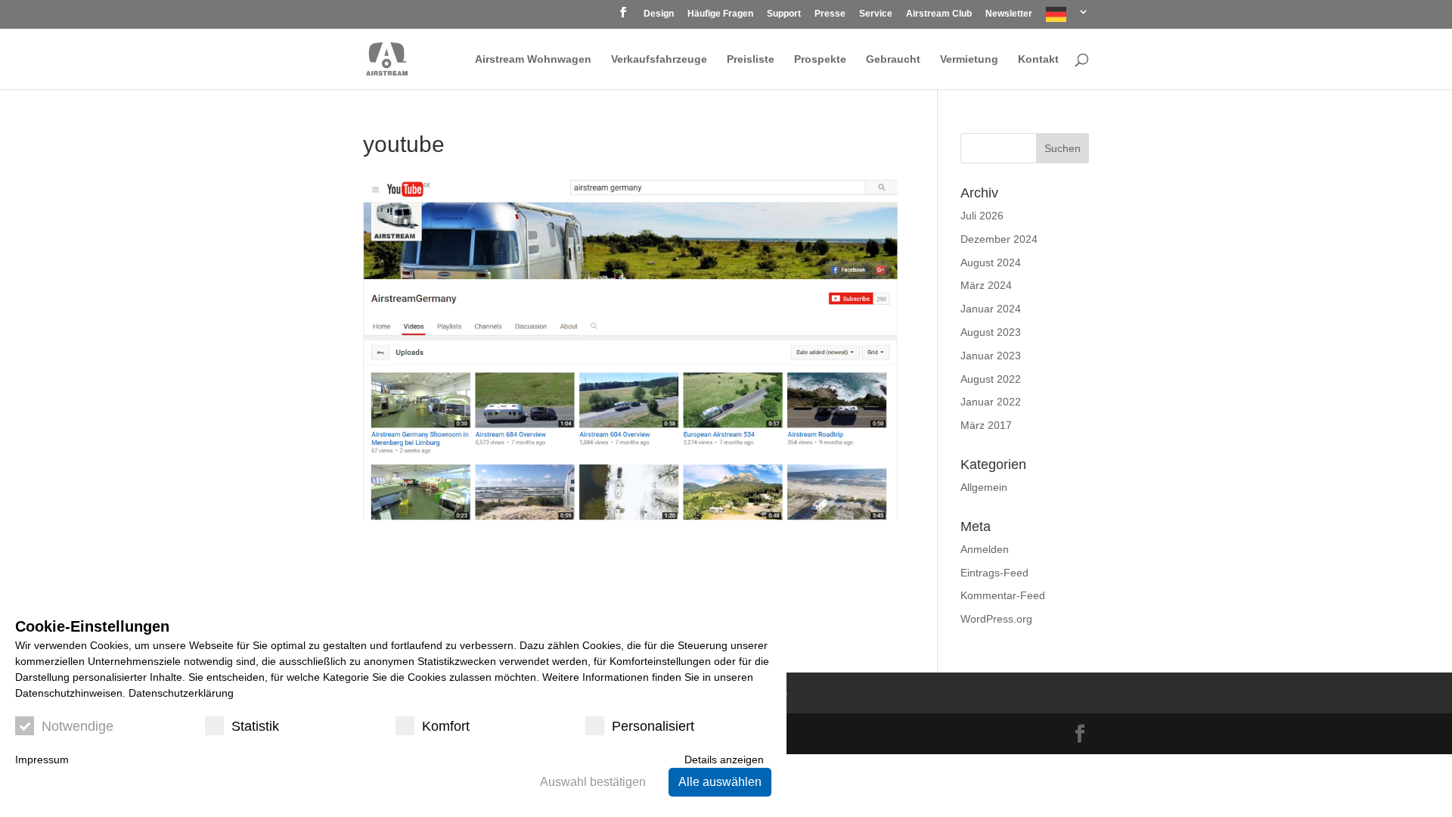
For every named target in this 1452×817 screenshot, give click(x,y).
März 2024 (986, 285)
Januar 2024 (990, 309)
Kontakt (1038, 59)
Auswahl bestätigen (593, 781)
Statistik (255, 726)
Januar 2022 (990, 402)
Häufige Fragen (720, 14)
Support (784, 14)
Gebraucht (893, 59)
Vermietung (969, 59)
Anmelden (984, 549)
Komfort (446, 726)
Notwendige (77, 726)
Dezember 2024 (999, 239)
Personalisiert (653, 726)
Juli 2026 (982, 216)
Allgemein (983, 487)
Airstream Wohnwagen (533, 59)
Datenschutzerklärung (181, 693)
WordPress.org (996, 619)
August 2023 (990, 332)
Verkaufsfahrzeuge (659, 59)
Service (875, 14)
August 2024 (990, 262)
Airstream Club (939, 14)
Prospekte (820, 59)
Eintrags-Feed (994, 573)
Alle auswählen (720, 781)
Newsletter (1008, 14)
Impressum (42, 759)
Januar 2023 (990, 355)
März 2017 (986, 425)
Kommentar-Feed (1002, 595)
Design (659, 14)
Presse (829, 14)
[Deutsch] (1067, 18)
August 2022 (990, 379)
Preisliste (750, 59)
